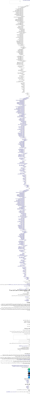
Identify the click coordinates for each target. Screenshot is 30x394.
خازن (25, 138)
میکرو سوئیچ (24, 261)
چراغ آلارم (24, 176)
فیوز (25, 177)
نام (29, 340)
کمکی (25, 172)
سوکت (25, 183)
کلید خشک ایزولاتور (23, 213)
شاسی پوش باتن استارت (21, 126)
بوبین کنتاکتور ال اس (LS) (21, 152)
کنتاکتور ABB (22, 238)
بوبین (25, 240)
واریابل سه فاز (22, 168)
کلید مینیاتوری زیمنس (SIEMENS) (20, 204)
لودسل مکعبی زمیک (21, 165)
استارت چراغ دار (22, 222)
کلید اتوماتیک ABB (22, 101)
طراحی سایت (14, 391)
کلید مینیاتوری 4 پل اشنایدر (21, 110)
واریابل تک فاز (22, 167)
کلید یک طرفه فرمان (23, 121)
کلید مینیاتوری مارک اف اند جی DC (20, 106)
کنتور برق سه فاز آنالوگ (21, 247)
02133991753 (21, 359)
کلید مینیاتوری (24, 197)
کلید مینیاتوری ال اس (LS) (21, 113)
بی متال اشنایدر (22, 159)
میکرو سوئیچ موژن (22, 170)
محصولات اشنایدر (26, 185)
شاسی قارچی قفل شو (21, 128)
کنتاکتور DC (22, 146)
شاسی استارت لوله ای (21, 135)
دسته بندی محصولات (26, 190)
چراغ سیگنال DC (22, 137)
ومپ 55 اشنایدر (24, 231)
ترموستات (24, 263)
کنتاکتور (25, 140)
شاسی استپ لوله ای (21, 136)
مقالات (28, 186)
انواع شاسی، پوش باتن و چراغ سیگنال (22, 124)
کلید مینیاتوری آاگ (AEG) (21, 112)
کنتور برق (24, 153)
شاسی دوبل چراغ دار (21, 131)
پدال (25, 272)
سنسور (25, 181)
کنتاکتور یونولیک (22, 145)
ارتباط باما (27, 279)
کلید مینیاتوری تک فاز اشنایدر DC (20, 108)
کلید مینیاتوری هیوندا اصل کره (20, 111)
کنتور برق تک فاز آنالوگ (21, 154)
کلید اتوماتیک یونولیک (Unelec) (20, 102)
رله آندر (23, 161)
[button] (26, 0)
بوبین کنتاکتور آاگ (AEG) (21, 149)
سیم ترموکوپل (24, 175)
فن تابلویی (24, 184)
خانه (29, 284)
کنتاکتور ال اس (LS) (21, 142)
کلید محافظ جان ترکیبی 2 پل (20, 116)
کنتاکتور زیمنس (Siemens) (21, 236)
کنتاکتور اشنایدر (22, 141)
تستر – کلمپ (24, 178)
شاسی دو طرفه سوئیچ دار (21, 133)
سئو (11, 391)
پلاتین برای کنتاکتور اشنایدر (22, 147)
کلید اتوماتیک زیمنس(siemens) (20, 103)
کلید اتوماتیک (24, 99)
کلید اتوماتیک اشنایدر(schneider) (20, 195)
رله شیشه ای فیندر (22, 162)
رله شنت (23, 160)
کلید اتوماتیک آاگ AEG (21, 104)
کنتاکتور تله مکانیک (22, 143)
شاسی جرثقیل (22, 132)
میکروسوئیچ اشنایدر (21, 169)
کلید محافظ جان (24, 206)
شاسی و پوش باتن (23, 125)
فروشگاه (27, 277)
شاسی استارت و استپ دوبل (20, 129)
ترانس (25, 174)
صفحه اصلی (27, 97)
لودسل (25, 256)
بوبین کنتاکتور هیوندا (21, 151)
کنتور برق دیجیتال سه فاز (21, 156)
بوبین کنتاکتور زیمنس (21, 150)
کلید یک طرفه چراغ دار (23, 215)
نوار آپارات (24, 179)
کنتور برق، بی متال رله (24, 245)
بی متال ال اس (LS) (21, 158)
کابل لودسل (24, 166)
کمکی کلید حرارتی (22, 173)
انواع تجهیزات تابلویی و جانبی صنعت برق (22, 163)
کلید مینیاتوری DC (22, 105)
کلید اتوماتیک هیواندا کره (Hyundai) (20, 100)
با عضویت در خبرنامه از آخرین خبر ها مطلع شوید (24, 389)
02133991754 (24, 359)
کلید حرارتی (24, 117)
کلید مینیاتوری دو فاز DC (21, 199)
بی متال (25, 157)
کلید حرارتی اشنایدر (21, 120)
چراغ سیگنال (24, 229)
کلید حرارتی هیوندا (22, 118)
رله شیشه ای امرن (22, 254)
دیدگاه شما (28, 339)
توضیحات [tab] (27, 299)
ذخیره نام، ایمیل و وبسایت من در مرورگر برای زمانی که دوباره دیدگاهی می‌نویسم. (19, 343)
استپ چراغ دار (22, 130)
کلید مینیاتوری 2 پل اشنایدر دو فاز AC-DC (19, 109)
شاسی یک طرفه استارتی (21, 134)
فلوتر (25, 182)
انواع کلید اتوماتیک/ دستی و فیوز (25, 284)
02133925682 (28, 359)
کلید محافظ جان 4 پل (21, 115)
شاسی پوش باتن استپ (21, 127)
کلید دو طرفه (24, 122)
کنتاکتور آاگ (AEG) (22, 144)
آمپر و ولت (24, 270)
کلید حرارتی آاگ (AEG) (21, 119)
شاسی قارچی (22, 220)
